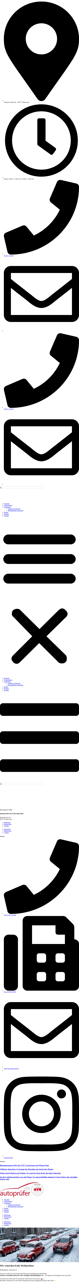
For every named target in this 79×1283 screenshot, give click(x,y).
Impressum (7, 822)
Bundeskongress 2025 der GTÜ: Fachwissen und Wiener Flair (24, 1165)
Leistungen (7, 507)
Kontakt (6, 514)
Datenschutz (7, 824)
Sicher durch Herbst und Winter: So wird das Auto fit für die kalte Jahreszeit (30, 1173)
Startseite (6, 504)
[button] (39, 597)
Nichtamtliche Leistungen (15, 510)
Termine (6, 516)
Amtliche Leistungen (14, 509)
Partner (6, 512)
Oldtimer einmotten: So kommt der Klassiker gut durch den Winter (26, 1169)
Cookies (6, 826)
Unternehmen (8, 505)
